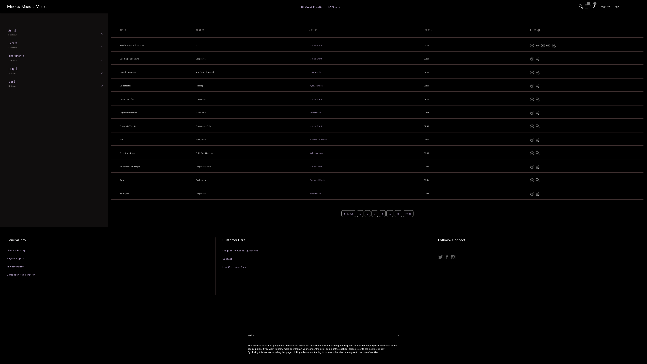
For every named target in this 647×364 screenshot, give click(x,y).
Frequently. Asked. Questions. (240, 250)
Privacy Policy (15, 266)
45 (398, 213)
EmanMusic (315, 72)
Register (605, 6)
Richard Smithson (318, 139)
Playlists (334, 7)
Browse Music (311, 7)
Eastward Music (317, 180)
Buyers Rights (15, 258)
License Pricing (16, 250)
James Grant (316, 45)
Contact (227, 258)
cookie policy (376, 348)
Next (408, 213)
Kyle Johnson (316, 85)
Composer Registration (21, 274)
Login (616, 6)
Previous (348, 213)
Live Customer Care (234, 267)
